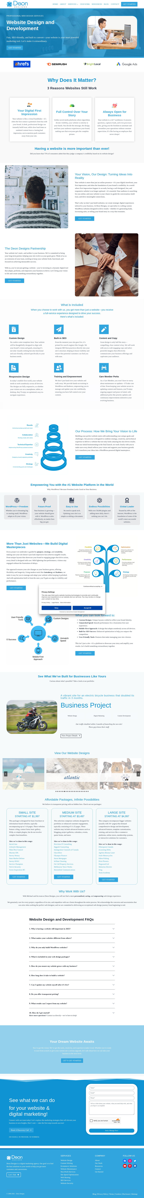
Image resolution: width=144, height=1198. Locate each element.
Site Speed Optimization (70, 1175)
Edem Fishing (104, 858)
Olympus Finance (60, 856)
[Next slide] (138, 773)
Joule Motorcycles (105, 856)
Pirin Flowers (104, 861)
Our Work (85, 4)
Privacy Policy (102, 1194)
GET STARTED (129, 4)
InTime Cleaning (60, 861)
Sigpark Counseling (61, 847)
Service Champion (16, 864)
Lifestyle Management (17, 847)
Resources (97, 4)
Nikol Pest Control (16, 850)
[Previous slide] (5, 773)
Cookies (118, 1194)
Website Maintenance (69, 1169)
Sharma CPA (13, 853)
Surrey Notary (14, 856)
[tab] (56, 791)
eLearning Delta (105, 850)
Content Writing (67, 1163)
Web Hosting (65, 1177)
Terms (111, 1194)
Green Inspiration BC (17, 870)
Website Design (66, 1160)
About (63, 4)
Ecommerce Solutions (69, 1166)
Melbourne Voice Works (63, 867)
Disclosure (126, 1194)
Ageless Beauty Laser (107, 853)
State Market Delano (16, 858)
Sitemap (134, 1194)
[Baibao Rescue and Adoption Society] (72, 774)
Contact (115, 4)
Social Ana (13, 844)
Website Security (67, 1183)
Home (55, 4)
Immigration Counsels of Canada (66, 850)
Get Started (99, 1172)
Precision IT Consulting (63, 844)
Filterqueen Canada (106, 847)
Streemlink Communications (64, 870)
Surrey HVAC (14, 861)
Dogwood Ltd (104, 864)
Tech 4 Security (15, 867)
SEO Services (66, 1180)
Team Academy (104, 873)
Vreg (100, 870)
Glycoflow (58, 853)
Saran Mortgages (60, 858)
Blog (106, 4)
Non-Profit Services (68, 1172)
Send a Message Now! (111, 1130)
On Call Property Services (63, 864)
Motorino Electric (105, 867)
